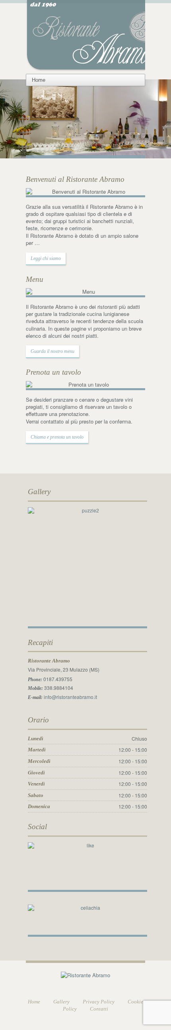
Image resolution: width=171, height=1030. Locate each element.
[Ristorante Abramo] (97, 34)
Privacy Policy (99, 1002)
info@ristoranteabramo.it (70, 696)
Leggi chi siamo (46, 258)
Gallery (61, 1002)
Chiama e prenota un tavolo (57, 437)
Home (34, 1002)
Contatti (99, 1009)
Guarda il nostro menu (52, 351)
